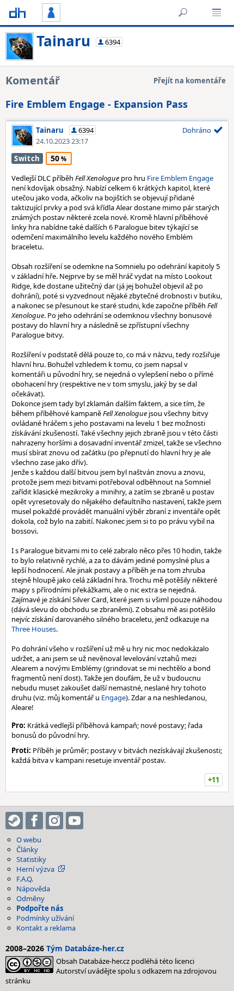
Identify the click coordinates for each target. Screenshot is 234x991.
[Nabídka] (216, 12)
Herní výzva (35, 869)
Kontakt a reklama (46, 928)
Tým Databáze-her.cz (85, 948)
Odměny (30, 898)
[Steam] (14, 820)
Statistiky (31, 859)
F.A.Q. (24, 879)
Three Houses (33, 629)
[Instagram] (54, 820)
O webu (28, 840)
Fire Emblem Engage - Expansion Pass (96, 104)
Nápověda (33, 889)
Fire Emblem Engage (180, 178)
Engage (113, 697)
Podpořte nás (39, 908)
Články (27, 849)
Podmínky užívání (45, 918)
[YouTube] (74, 820)
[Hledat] (183, 12)
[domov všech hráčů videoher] (17, 12)
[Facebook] (34, 820)
